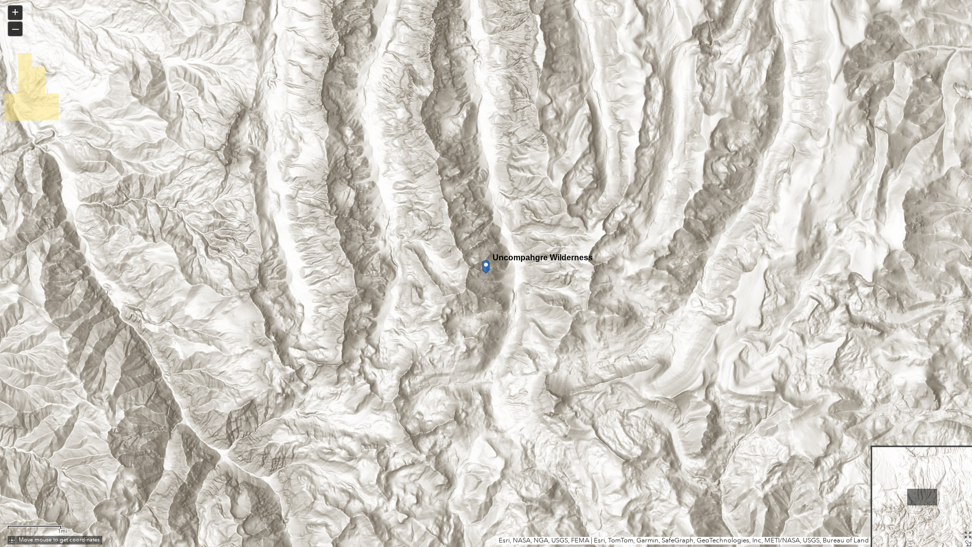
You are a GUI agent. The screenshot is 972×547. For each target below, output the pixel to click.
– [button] (15, 28)
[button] (12, 540)
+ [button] (15, 12)
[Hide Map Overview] (968, 543)
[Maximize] (968, 535)
